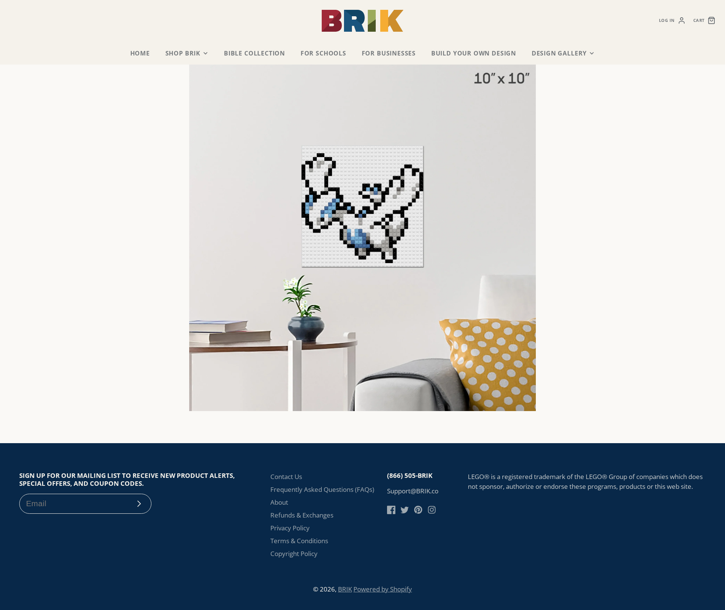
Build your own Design (473, 53)
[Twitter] (404, 509)
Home (140, 53)
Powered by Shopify (382, 589)
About (279, 502)
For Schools (323, 53)
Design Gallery (559, 53)
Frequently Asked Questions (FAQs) (322, 489)
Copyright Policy (294, 553)
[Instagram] (431, 509)
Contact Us (286, 476)
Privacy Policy (290, 528)
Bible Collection (254, 53)
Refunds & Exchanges (301, 515)
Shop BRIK (183, 53)
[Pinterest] (418, 509)
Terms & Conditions (299, 540)
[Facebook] (391, 509)
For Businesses (389, 53)
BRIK (345, 589)
